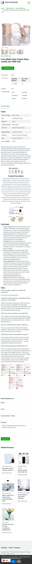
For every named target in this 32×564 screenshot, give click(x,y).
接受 (13, 561)
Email (3, 409)
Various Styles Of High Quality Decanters (22, 496)
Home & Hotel (10, 8)
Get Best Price (9, 68)
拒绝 (19, 561)
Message (4, 422)
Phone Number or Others (8, 416)
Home (2, 8)
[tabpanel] (16, 250)
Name (3, 402)
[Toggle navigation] (28, 3)
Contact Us (5, 439)
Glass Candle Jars (20, 8)
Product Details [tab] (5, 106)
